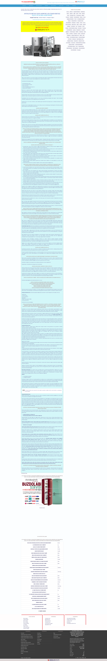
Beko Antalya (25, 620)
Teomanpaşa (78, 15)
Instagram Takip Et (50, 17)
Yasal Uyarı (61, 5)
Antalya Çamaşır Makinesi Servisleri (27, 637)
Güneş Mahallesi (82, 48)
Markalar (22, 650)
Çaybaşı (74, 29)
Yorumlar (74, 5)
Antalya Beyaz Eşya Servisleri (26, 634)
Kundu (77, 13)
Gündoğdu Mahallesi (80, 18)
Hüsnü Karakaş (68, 24)
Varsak (81, 22)
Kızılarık (81, 24)
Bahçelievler (79, 29)
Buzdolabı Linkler (24, 647)
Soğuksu (71, 13)
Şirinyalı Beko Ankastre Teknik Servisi (39, 557)
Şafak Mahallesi (69, 48)
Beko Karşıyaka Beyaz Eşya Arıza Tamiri (39, 553)
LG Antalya (76, 2)
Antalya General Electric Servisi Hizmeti (27, 643)
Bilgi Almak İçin (47, 619)
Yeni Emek (69, 39)
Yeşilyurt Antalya (71, 44)
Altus (58, 546)
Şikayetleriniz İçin (48, 624)
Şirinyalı (67, 28)
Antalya (68, 37)
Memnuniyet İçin (48, 620)
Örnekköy (71, 33)
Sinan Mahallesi (73, 49)
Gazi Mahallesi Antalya (74, 37)
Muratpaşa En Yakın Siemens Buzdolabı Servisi (39, 567)
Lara (76, 26)
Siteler (68, 13)
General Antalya (26, 623)
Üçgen (78, 24)
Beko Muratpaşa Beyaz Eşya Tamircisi (39, 577)
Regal (59, 596)
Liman (68, 15)
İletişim (67, 5)
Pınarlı (75, 18)
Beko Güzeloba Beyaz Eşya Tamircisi (39, 555)
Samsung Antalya (71, 2)
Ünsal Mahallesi (76, 17)
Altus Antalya (25, 618)
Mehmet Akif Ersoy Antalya (80, 42)
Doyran (69, 20)
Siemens (59, 567)
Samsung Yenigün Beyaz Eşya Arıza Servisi (39, 571)
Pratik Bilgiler (39, 5)
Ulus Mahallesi (68, 22)
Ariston (59, 581)
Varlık (85, 31)
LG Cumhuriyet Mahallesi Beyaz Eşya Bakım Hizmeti (39, 594)
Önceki (41, 507)
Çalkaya (83, 13)
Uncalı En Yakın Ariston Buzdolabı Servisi (39, 588)
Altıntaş (81, 17)
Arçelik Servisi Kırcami (39, 551)
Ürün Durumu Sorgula (48, 623)
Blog (54, 633)
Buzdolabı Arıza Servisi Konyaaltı (39, 592)
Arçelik (59, 551)
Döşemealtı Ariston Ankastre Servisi (39, 581)
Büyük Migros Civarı (80, 39)
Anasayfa (24, 5)
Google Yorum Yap (34, 17)
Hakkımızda (31, 5)
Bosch (59, 542)
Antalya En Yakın (81, 40)
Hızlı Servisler (56, 636)
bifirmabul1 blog (24, 473)
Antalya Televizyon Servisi (71, 619)
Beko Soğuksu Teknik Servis (39, 583)
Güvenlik (83, 29)
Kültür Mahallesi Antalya (73, 28)
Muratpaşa (74, 22)
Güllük (81, 35)
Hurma (68, 11)
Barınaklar (80, 28)
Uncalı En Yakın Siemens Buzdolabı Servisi (39, 579)
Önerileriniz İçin (47, 622)
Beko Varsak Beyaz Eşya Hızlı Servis (39, 600)
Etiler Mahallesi (75, 48)
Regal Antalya (25, 625)
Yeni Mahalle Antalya (71, 46)
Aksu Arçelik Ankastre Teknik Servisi (39, 608)
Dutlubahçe (83, 11)
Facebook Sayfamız (81, 2)
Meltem (83, 15)
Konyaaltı (78, 49)
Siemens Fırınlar (39, 602)
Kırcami (79, 33)
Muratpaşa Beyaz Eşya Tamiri (39, 569)
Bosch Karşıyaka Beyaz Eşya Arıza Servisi (39, 598)
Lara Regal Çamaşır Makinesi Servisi (39, 596)
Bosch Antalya (60, 2)
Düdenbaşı (81, 31)
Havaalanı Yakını (80, 20)
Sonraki (43, 507)
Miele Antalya (49, 2)
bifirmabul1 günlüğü (47, 9)
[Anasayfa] (28, 2)
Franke (59, 559)
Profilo (59, 549)
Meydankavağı (81, 46)
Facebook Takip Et (42, 17)
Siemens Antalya (65, 2)
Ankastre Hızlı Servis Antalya (39, 573)
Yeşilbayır (68, 26)
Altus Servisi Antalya (39, 606)
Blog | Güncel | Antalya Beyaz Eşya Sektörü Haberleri (34, 9)
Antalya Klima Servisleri (57, 634)
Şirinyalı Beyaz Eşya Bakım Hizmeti (39, 565)
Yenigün (77, 22)
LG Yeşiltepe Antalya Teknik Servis (39, 590)
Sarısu (84, 17)
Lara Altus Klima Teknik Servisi (39, 546)
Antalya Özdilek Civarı (75, 35)
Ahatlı (80, 13)
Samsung (59, 571)
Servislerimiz (53, 5)
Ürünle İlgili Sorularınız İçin (71, 623)
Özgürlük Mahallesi (76, 11)
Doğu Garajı (74, 24)
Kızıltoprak (74, 39)
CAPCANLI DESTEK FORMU (71, 618)
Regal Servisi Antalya (24, 651)
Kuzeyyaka (73, 26)
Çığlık (74, 13)
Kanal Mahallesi (69, 29)
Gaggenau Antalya (55, 2)
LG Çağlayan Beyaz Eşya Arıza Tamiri (39, 604)
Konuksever (73, 42)
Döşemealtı (76, 40)
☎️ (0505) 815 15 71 (42, 30)
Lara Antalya (68, 42)
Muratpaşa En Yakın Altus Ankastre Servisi (39, 561)
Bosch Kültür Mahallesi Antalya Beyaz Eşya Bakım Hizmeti (39, 542)
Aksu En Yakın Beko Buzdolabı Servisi (39, 575)
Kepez (67, 33)
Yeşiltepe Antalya (70, 40)
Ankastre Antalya (24, 640)
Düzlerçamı (83, 33)
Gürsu (84, 22)
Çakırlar (84, 24)
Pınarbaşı (84, 28)
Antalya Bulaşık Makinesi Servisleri (27, 636)
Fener (77, 46)
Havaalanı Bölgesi (82, 37)
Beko (58, 553)
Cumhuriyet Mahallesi (79, 44)
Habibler (77, 31)
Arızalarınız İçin (47, 618)
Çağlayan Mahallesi (70, 18)
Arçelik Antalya (25, 619)
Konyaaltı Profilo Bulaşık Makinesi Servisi (39, 549)
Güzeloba (75, 33)
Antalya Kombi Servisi (24, 645)
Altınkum (71, 11)
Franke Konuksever (39, 559)
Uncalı (83, 26)
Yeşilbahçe (69, 35)
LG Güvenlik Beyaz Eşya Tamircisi (39, 544)
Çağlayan (67, 31)
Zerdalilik (71, 17)
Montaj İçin (68, 622)
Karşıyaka (79, 26)
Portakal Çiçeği (72, 31)
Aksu (83, 35)
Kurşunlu (67, 17)
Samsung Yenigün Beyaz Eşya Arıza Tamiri (39, 586)
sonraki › (44, 611)
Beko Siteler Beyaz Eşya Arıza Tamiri (39, 563)
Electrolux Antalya (24, 648)
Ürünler (46, 5)
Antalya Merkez (74, 20)
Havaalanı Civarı (73, 15)
